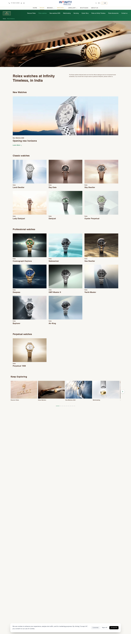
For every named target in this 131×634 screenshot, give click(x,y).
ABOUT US (94, 8)
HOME (35, 8)
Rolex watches (42, 13)
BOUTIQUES (84, 8)
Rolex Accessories (113, 13)
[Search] (96, 3)
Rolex (4, 18)
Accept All (114, 627)
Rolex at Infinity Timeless (98, 13)
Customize (95, 627)
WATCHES (60, 8)
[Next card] (123, 392)
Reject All (104, 627)
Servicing (76, 13)
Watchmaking (67, 13)
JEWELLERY (72, 8)
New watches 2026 (55, 13)
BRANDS (50, 8)
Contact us (124, 13)
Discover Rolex (31, 13)
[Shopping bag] (99, 3)
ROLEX (42, 8)
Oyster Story (85, 13)
